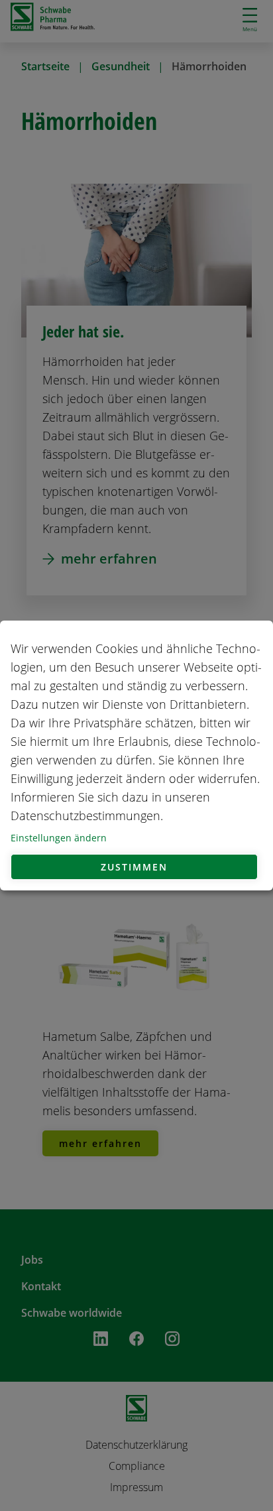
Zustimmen (134, 867)
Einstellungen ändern (59, 837)
